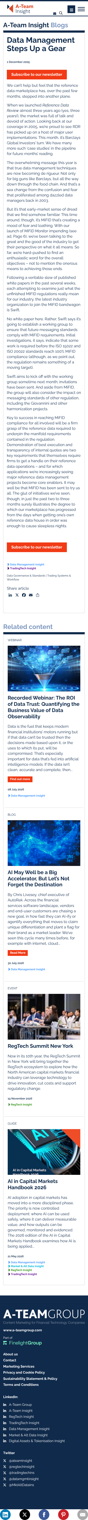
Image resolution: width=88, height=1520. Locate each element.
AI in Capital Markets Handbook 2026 (33, 1184)
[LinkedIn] (5, 1514)
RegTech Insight (21, 1104)
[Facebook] (44, 1514)
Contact (9, 1360)
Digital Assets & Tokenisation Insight (37, 1441)
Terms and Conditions (21, 1385)
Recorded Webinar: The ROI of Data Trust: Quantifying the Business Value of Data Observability (43, 707)
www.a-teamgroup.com (22, 1330)
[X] (24, 1514)
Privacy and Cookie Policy (24, 1372)
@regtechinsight (21, 1467)
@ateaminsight (20, 1461)
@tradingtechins (21, 1473)
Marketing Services (18, 1366)
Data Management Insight (27, 564)
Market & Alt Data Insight (27, 1266)
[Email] (82, 1514)
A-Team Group (20, 1405)
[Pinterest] (63, 1514)
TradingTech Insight (23, 568)
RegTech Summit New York (40, 1046)
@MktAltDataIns (21, 1485)
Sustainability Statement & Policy (30, 1379)
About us (10, 1354)
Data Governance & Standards (26, 575)
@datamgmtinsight (24, 1479)
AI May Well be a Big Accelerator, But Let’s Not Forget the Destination (38, 878)
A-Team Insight (20, 1411)
